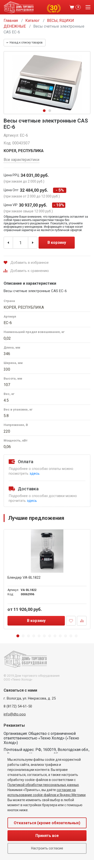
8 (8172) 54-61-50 (18, 706)
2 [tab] (49, 110)
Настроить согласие (47, 848)
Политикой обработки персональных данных (43, 785)
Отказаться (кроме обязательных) (47, 823)
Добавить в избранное (29, 262)
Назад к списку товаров (26, 42)
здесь (34, 473)
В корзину (56, 242)
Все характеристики (21, 159)
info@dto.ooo (15, 714)
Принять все (47, 835)
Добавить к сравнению (29, 271)
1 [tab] (44, 110)
